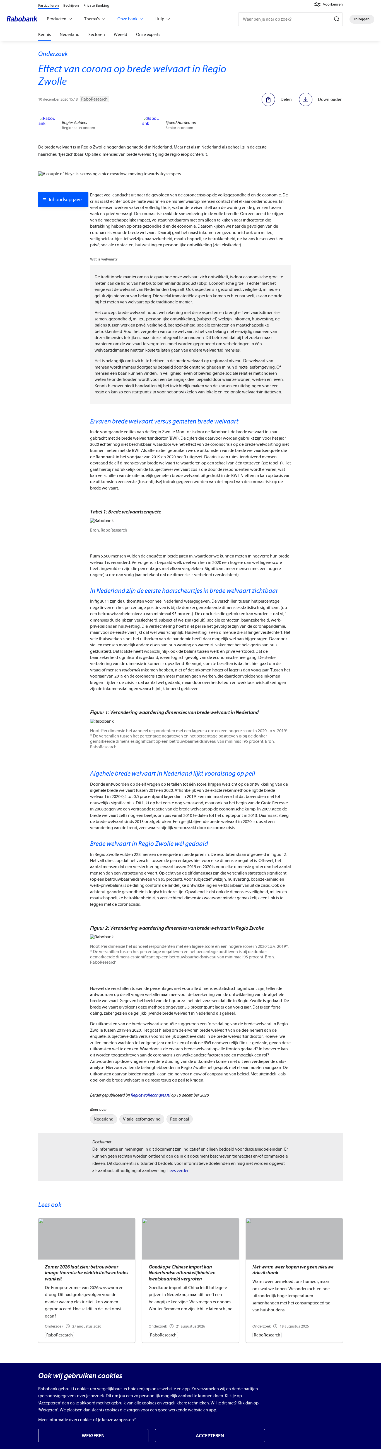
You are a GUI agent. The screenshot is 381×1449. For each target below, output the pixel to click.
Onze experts (148, 34)
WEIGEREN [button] (93, 1436)
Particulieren (48, 5)
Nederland (69, 34)
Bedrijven (71, 5)
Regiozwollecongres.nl (150, 1095)
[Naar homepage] (23, 19)
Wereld (120, 34)
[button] (328, 4)
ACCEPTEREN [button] (210, 1436)
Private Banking (96, 5)
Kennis (44, 34)
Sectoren (96, 34)
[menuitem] (103, 1119)
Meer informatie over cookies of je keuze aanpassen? (87, 1419)
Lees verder (178, 1170)
